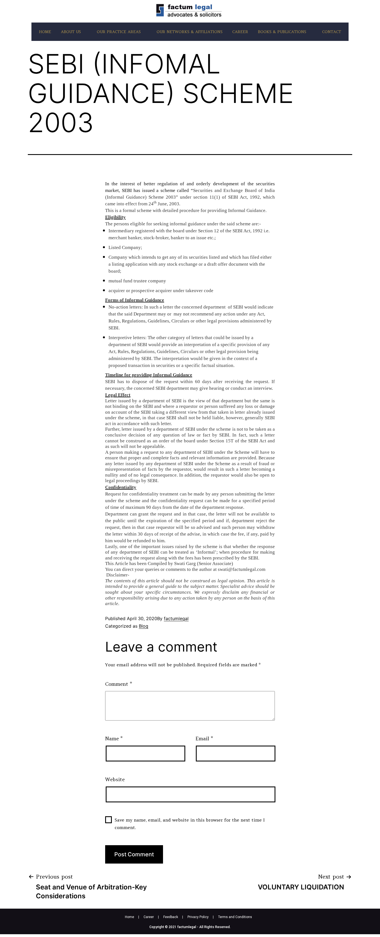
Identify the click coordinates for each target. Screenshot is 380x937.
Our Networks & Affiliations (190, 31)
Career (240, 31)
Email (204, 738)
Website (115, 779)
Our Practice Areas (119, 31)
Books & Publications (282, 31)
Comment (118, 684)
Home (45, 31)
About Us (71, 31)
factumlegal (176, 618)
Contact (331, 31)
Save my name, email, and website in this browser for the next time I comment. (190, 823)
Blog (143, 626)
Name (113, 738)
